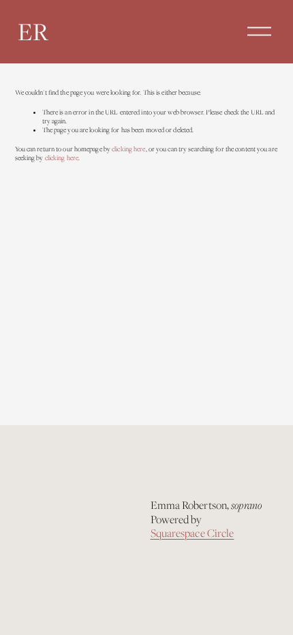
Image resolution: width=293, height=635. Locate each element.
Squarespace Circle (192, 533)
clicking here (128, 148)
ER (33, 31)
